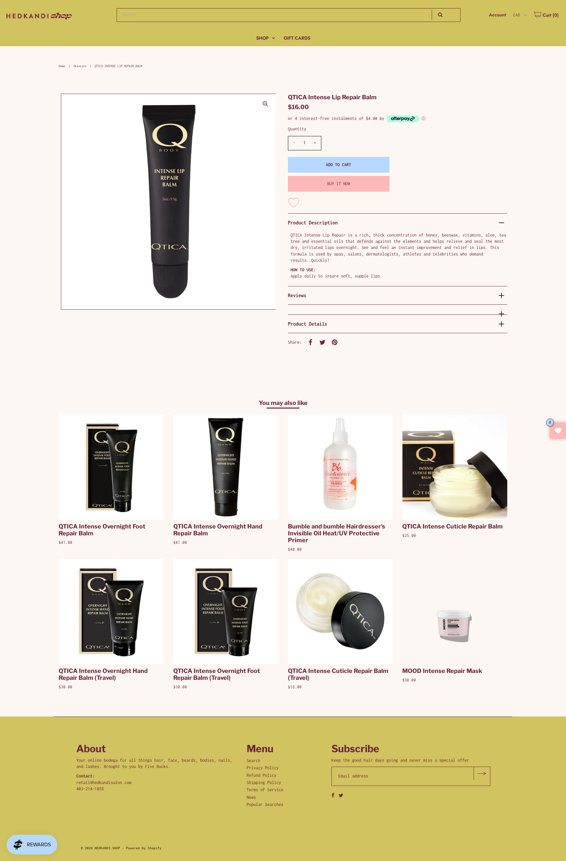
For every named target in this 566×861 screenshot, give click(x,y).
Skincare (79, 66)
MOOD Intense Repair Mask (442, 670)
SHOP (262, 38)
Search (253, 760)
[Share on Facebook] (310, 342)
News (251, 797)
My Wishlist (558, 431)
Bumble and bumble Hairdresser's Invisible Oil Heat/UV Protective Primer (336, 533)
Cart (550, 15)
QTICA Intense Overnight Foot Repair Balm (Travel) (216, 674)
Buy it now (338, 183)
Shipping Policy (264, 782)
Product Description (313, 222)
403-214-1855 (90, 788)
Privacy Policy (263, 767)
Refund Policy (261, 775)
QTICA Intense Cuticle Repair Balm (452, 526)
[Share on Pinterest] (335, 342)
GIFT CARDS (297, 38)
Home (62, 66)
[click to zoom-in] (265, 104)
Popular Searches (265, 804)
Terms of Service (265, 789)
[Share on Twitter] (323, 342)
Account (497, 15)
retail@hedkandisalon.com (103, 782)
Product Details (307, 324)
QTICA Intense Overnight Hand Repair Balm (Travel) (103, 674)
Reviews (297, 295)
